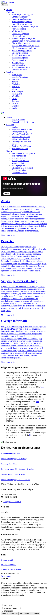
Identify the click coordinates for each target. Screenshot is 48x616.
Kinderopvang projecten (22, 50)
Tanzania (15, 101)
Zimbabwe (16, 84)
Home (9, 9)
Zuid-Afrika (17, 74)
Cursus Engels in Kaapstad (23, 122)
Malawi (15, 89)
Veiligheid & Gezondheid (22, 168)
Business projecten (19, 70)
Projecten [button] (10, 12)
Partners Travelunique (21, 136)
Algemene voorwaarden (11, 569)
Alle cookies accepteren (29, 614)
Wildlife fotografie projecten (23, 38)
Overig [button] (9, 151)
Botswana (16, 86)
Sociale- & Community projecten (25, 46)
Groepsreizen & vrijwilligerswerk (26, 41)
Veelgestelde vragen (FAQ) (23, 153)
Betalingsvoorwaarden (21, 141)
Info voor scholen (19, 158)
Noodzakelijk (10, 605)
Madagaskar (17, 94)
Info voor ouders (19, 156)
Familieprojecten (19, 60)
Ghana (14, 98)
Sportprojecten (18, 62)
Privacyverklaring (19, 132)
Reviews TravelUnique (21, 146)
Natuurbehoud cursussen (22, 19)
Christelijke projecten (21, 43)
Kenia (14, 108)
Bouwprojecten (18, 65)
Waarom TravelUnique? (22, 134)
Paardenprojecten (19, 29)
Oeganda (15, 106)
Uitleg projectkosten (20, 139)
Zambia (15, 82)
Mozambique (17, 91)
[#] (2, 113)
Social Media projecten (21, 67)
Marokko (15, 96)
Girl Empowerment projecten (24, 48)
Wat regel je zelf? (19, 165)
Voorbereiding (18, 163)
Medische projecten (20, 58)
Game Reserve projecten (22, 24)
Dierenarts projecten (20, 33)
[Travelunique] (7, 2)
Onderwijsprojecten (20, 53)
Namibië (15, 79)
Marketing (8, 611)
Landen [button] (9, 72)
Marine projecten (19, 31)
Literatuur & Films (19, 172)
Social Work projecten (21, 55)
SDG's (14, 144)
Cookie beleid (7, 560)
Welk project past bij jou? (22, 14)
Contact (15, 127)
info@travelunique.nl (12, 501)
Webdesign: (6, 576)
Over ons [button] (10, 124)
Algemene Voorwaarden (22, 129)
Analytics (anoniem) (12, 608)
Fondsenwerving (19, 170)
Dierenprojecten (18, 36)
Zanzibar (15, 103)
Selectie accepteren (9, 614)
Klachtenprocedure (20, 148)
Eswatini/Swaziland (20, 77)
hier (42, 387)
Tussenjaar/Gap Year (20, 160)
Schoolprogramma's (20, 17)
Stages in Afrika (18, 120)
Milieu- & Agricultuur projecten (25, 26)
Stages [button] (9, 117)
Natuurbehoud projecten (22, 21)
